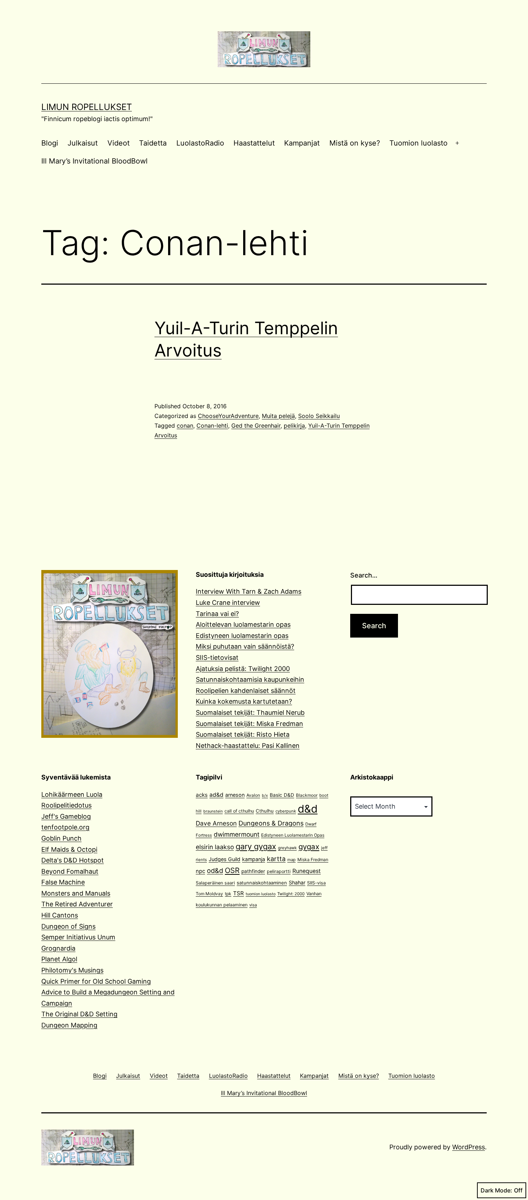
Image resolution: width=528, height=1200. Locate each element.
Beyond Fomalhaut (69, 871)
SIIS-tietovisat (217, 657)
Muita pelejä (278, 415)
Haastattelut (254, 143)
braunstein (213, 811)
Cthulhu (265, 811)
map (291, 859)
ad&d (216, 794)
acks (202, 794)
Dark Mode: (496, 1190)
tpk (228, 893)
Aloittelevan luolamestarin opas (243, 624)
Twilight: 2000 (291, 893)
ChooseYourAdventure (228, 415)
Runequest (306, 871)
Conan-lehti (212, 425)
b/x (265, 795)
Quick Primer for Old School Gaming (96, 981)
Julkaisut (83, 143)
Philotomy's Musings (72, 970)
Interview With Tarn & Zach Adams (248, 591)
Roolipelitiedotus (66, 805)
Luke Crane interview (228, 602)
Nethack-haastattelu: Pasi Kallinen (248, 745)
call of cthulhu (239, 811)
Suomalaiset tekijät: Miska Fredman (249, 723)
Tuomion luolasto (418, 143)
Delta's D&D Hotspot (72, 860)
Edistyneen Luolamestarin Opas (292, 835)
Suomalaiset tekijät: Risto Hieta (243, 734)
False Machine (63, 882)
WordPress (468, 1147)
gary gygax (256, 846)
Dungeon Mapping (69, 1025)
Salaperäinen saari (215, 883)
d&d (308, 809)
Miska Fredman (312, 859)
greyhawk (287, 847)
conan (185, 425)
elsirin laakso (215, 847)
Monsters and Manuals (75, 893)
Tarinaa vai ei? (217, 613)
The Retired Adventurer (77, 904)
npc (200, 871)
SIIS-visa (316, 883)
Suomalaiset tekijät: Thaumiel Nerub (250, 712)
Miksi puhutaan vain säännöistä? (245, 646)
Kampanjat (302, 143)
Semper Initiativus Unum (78, 937)
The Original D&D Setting (79, 1014)
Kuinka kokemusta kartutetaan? (244, 701)
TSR (238, 893)
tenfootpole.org (65, 827)
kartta (276, 859)
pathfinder (253, 871)
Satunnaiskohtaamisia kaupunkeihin (250, 679)
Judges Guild (224, 859)
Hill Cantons (59, 915)
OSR (232, 870)
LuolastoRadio (200, 143)
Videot (118, 143)
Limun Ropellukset (86, 107)
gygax (308, 846)
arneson (235, 795)
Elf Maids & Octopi (69, 849)
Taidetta (153, 143)
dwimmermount (236, 834)
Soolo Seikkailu (319, 415)
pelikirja (294, 425)
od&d (215, 870)
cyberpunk (285, 811)
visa (253, 904)
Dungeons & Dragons (271, 823)
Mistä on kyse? (354, 143)
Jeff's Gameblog (66, 816)
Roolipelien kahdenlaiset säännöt (246, 690)
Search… (364, 575)
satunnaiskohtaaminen (262, 883)
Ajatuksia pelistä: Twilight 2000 (243, 668)
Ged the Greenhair (256, 425)
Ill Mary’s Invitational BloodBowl (94, 161)
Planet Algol (59, 959)
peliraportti (279, 871)
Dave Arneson (216, 823)
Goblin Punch (61, 838)
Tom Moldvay (209, 893)
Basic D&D (282, 795)
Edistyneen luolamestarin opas (242, 635)
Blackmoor (307, 795)
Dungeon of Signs (68, 926)
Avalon (253, 795)
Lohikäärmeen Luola (71, 794)
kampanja (253, 859)
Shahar (297, 882)
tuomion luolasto (260, 894)
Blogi (49, 143)
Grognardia (58, 948)
